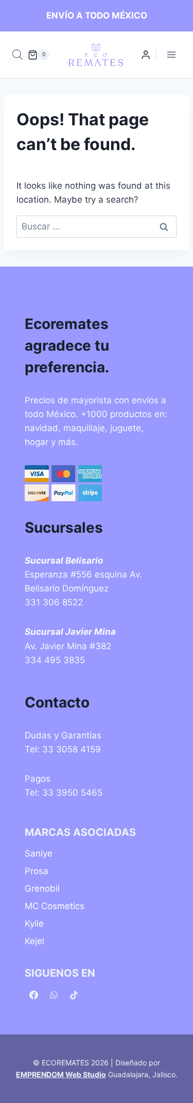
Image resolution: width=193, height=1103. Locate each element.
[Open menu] (171, 55)
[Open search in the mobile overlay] (17, 55)
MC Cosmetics (54, 906)
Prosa (36, 871)
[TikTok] (73, 994)
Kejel (34, 941)
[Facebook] (33, 994)
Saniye (38, 853)
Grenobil (42, 888)
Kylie (34, 923)
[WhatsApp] (53, 994)
